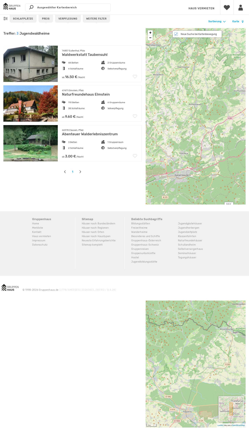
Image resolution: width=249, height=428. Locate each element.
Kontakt (36, 232)
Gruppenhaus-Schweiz (145, 244)
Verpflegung (67, 18)
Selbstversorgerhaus (190, 249)
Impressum (38, 240)
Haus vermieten (201, 8)
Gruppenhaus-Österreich (146, 240)
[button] (150, 32)
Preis (46, 18)
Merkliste (37, 227)
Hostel (135, 257)
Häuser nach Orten (93, 232)
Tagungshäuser (187, 257)
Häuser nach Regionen (95, 227)
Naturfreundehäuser (190, 240)
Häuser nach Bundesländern (99, 223)
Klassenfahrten (187, 236)
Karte (236, 21)
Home (35, 223)
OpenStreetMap (238, 425)
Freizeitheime (139, 227)
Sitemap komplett (92, 244)
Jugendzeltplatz (187, 232)
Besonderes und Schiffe (145, 236)
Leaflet (220, 425)
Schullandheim (187, 244)
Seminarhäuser (187, 253)
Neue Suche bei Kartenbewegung (199, 34)
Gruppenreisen (140, 249)
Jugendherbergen (189, 227)
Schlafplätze (23, 18)
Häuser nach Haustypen (96, 236)
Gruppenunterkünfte (143, 253)
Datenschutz (40, 244)
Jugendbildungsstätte (144, 261)
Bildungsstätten (140, 223)
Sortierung (214, 21)
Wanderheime (139, 232)
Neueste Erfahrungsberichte (99, 240)
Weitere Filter (96, 18)
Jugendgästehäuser (190, 223)
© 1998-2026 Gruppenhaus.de (69, 290)
